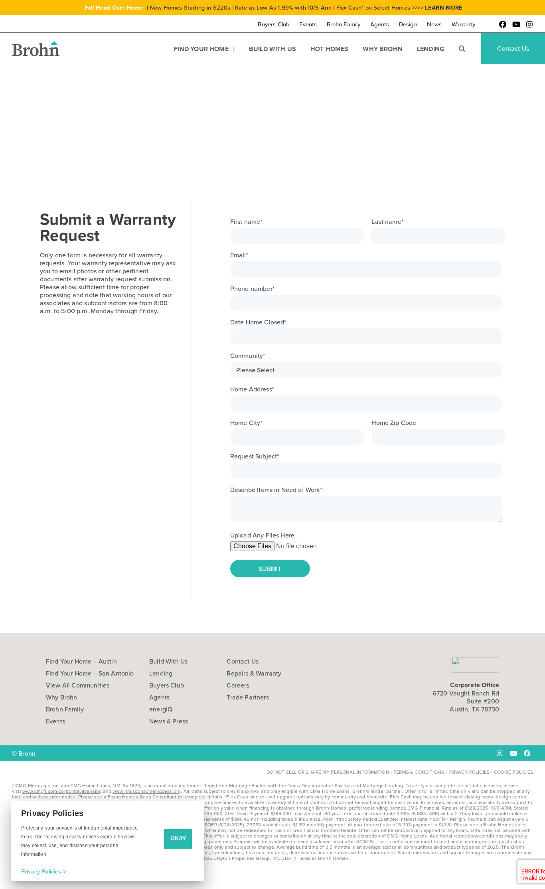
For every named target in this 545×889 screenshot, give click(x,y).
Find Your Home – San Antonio (90, 673)
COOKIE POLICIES (513, 771)
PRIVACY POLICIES (469, 771)
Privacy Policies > (43, 871)
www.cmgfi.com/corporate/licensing (62, 791)
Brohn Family (65, 709)
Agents (159, 697)
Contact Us (243, 661)
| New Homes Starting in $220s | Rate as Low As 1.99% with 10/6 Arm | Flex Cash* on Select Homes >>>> (274, 7)
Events (55, 721)
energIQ (160, 709)
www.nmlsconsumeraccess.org (147, 791)
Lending (160, 673)
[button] (462, 49)
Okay (178, 838)
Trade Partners (248, 697)
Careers (238, 685)
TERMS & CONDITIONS (418, 771)
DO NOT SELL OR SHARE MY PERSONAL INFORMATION (328, 771)
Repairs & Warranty (254, 673)
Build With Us (168, 661)
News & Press (168, 721)
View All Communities (77, 685)
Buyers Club (166, 685)
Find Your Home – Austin (81, 661)
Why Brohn (61, 697)
